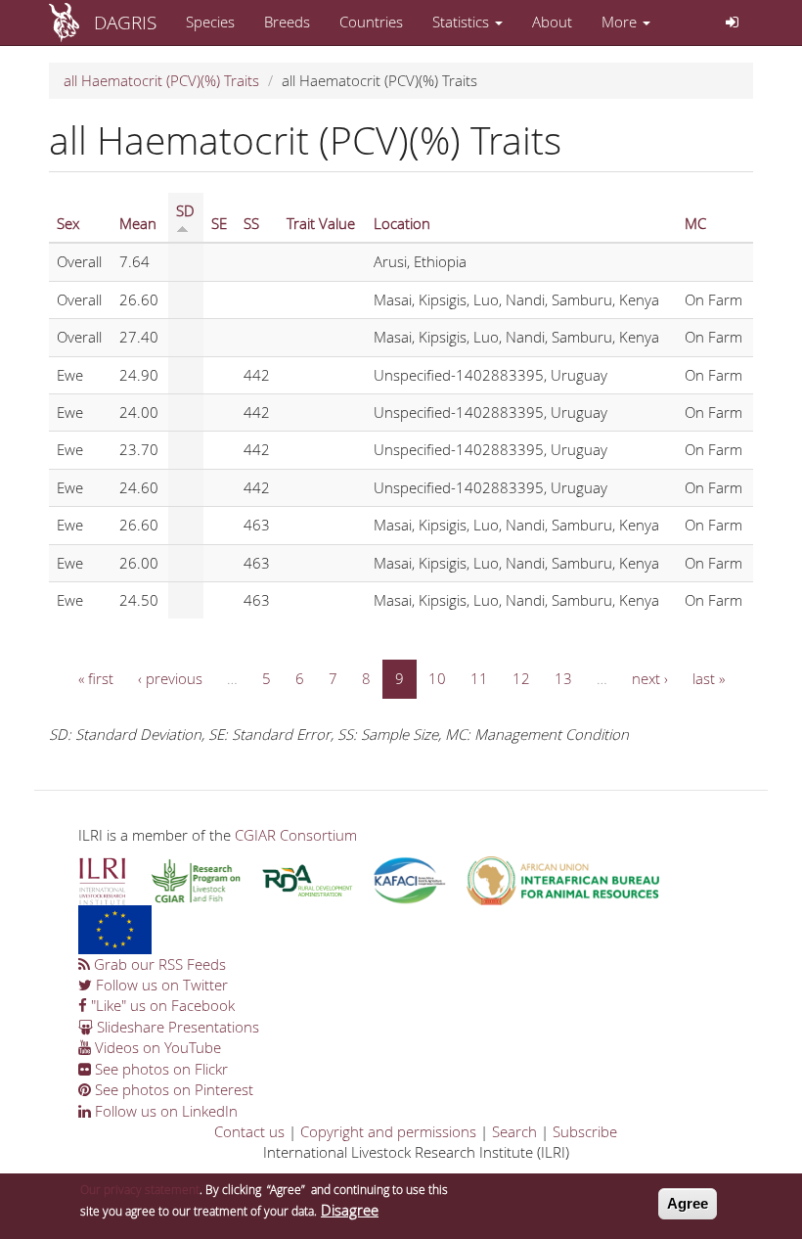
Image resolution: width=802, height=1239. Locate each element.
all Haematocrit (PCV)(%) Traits (161, 80)
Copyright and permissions (388, 1131)
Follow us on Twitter (160, 984)
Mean (137, 223)
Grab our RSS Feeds (158, 964)
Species (210, 21)
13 (563, 678)
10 (437, 678)
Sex (68, 223)
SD (185, 210)
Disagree (350, 1209)
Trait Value (321, 223)
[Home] (71, 22)
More (621, 21)
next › (650, 678)
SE (219, 223)
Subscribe (585, 1131)
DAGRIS (125, 22)
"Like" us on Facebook (161, 1005)
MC (695, 223)
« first (95, 678)
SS (251, 223)
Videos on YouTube (156, 1047)
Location (402, 223)
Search (514, 1131)
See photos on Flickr (159, 1068)
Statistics (462, 21)
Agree (687, 1203)
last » (708, 678)
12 (521, 678)
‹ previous (170, 678)
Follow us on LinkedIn (164, 1111)
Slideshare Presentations (176, 1026)
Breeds (287, 21)
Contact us (249, 1131)
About (552, 21)
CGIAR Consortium (296, 835)
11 (479, 678)
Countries (371, 21)
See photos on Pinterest (172, 1089)
